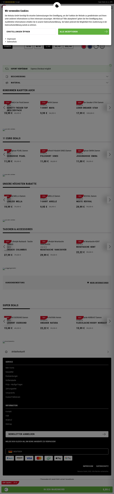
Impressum (11, 39)
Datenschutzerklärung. (52, 22)
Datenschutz (12, 42)
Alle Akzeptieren (69, 32)
